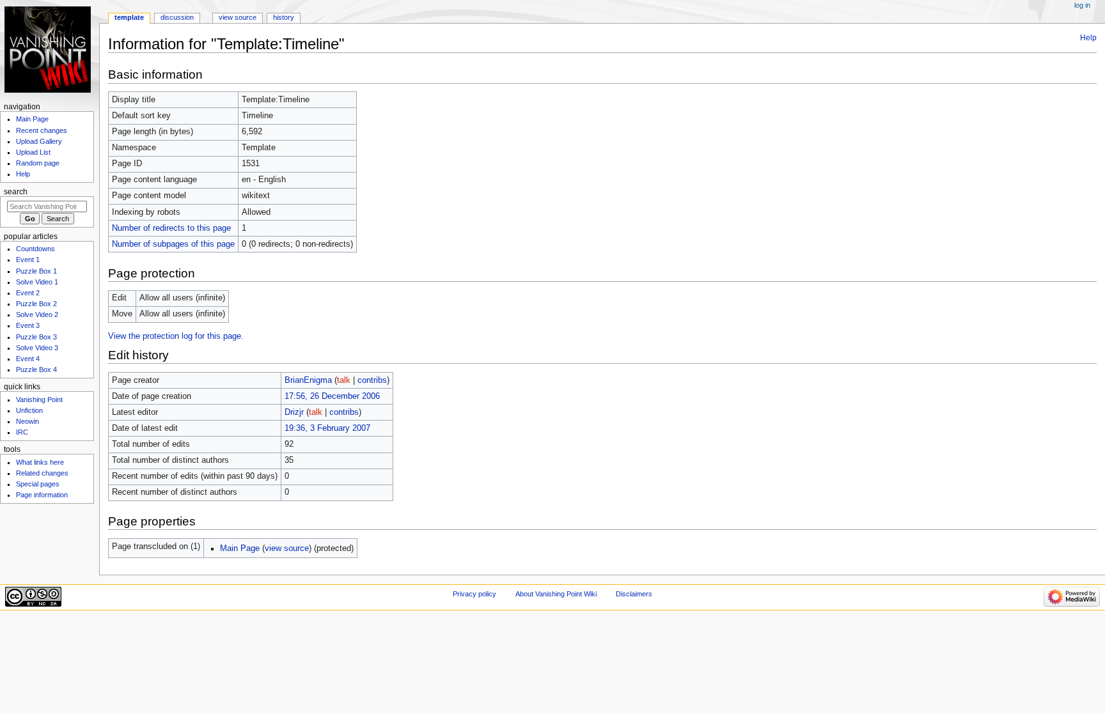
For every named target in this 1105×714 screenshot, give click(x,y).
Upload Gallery (39, 141)
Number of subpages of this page (173, 244)
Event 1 (28, 259)
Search (15, 192)
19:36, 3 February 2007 (327, 428)
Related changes (42, 473)
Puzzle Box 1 (36, 271)
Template (129, 17)
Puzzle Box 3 (36, 337)
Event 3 (28, 325)
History (283, 17)
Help (1088, 37)
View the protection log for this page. (176, 336)
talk (343, 380)
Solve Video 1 (37, 282)
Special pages (37, 484)
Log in (1082, 5)
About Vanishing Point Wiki (556, 594)
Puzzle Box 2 (36, 303)
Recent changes (41, 130)
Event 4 (28, 358)
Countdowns (35, 248)
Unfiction (29, 410)
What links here (40, 462)
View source (237, 17)
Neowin (27, 421)
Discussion (177, 17)
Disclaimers (634, 594)
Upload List (33, 152)
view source (287, 548)
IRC (22, 432)
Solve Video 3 (37, 348)
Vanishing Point (39, 399)
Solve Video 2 (37, 314)
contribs (372, 380)
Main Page (240, 548)
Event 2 (28, 293)
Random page (37, 163)
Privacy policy (474, 594)
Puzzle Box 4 (36, 369)
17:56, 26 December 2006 (332, 396)
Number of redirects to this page (171, 228)
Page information (42, 495)
